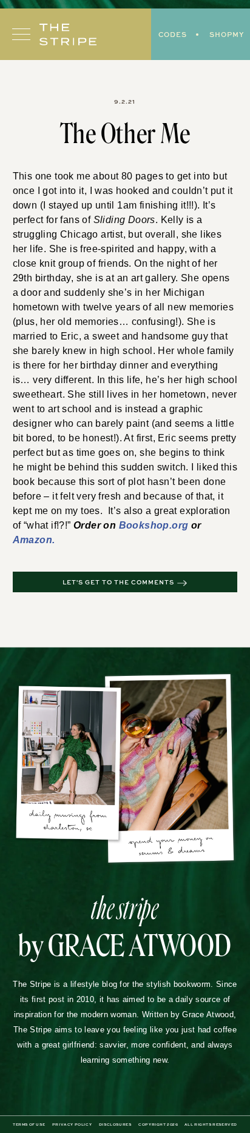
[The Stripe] (67, 34)
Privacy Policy (72, 1110)
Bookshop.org (108, 525)
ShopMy (226, 34)
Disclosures (115, 1110)
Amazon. (172, 525)
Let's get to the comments (118, 568)
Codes (172, 34)
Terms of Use (29, 1110)
